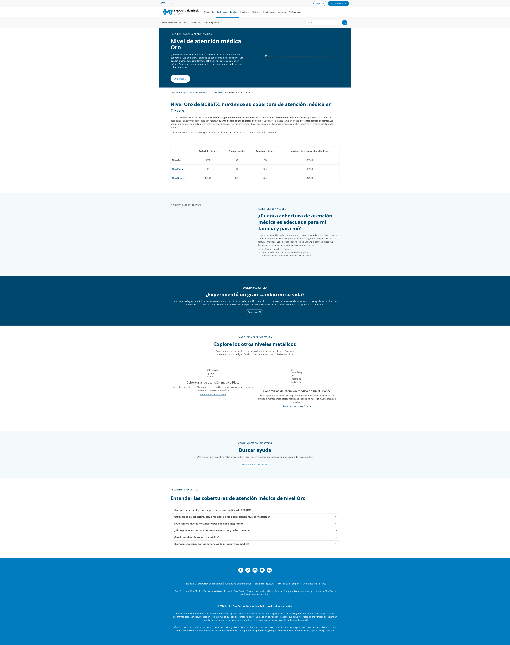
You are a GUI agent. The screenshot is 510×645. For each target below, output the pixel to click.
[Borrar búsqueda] (338, 23)
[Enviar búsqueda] (344, 22)
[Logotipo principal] (181, 11)
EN (170, 3)
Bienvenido (209, 12)
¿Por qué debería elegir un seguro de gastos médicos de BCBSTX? (212, 510)
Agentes (282, 12)
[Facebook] (240, 570)
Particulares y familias (227, 12)
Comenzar (253, 312)
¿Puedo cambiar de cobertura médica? (197, 537)
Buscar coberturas (192, 22)
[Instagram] (247, 570)
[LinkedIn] (269, 570)
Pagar (318, 3)
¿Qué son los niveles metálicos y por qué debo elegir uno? (208, 523)
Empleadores (269, 12)
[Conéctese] (255, 570)
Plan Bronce (178, 178)
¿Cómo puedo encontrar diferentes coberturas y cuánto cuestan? (213, 530)
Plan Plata (177, 169)
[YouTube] (262, 570)
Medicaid (256, 12)
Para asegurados (211, 22)
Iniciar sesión (337, 3)
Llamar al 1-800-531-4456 (254, 464)
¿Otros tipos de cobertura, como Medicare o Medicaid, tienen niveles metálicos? (222, 516)
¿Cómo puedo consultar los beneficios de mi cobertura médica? (211, 544)
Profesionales (295, 12)
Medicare (244, 12)
